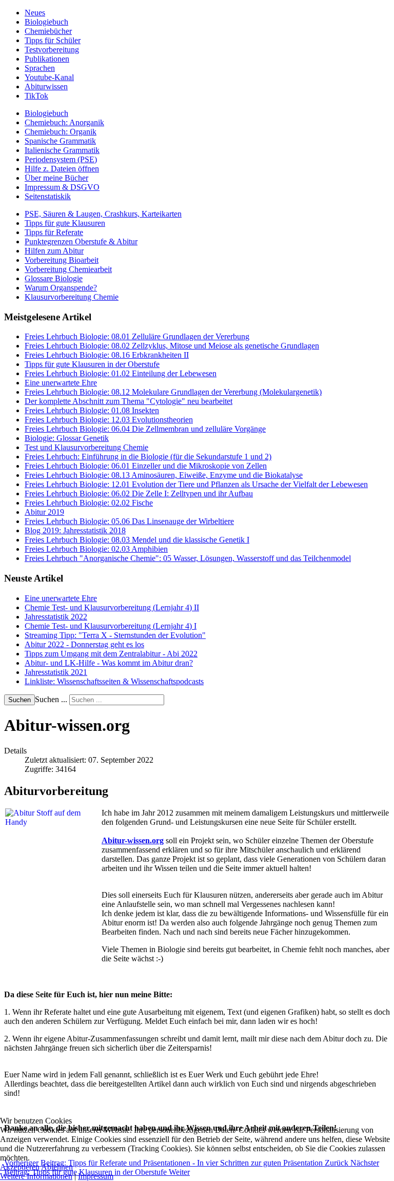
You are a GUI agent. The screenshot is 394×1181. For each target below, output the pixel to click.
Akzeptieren (20, 1167)
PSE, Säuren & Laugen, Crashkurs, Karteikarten (103, 213)
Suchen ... (51, 699)
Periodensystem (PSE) (61, 159)
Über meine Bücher (56, 177)
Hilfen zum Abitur (54, 250)
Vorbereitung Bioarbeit (61, 260)
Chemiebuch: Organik (60, 131)
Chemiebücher (48, 31)
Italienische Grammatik (62, 150)
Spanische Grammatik (60, 141)
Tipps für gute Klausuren (65, 223)
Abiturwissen (46, 86)
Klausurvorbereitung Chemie (72, 297)
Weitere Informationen (36, 1176)
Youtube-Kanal (49, 77)
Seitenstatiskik (48, 196)
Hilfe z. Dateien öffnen (62, 168)
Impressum (95, 1176)
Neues (35, 12)
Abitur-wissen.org (133, 840)
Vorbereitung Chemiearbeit (68, 269)
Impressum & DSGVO (62, 187)
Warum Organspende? (61, 287)
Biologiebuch (46, 21)
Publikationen (47, 58)
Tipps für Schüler (53, 40)
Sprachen (40, 68)
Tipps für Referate (54, 232)
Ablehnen (57, 1167)
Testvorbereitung (52, 49)
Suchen (19, 700)
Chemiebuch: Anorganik (64, 122)
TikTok (36, 95)
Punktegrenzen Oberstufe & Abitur (81, 241)
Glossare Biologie (54, 278)
